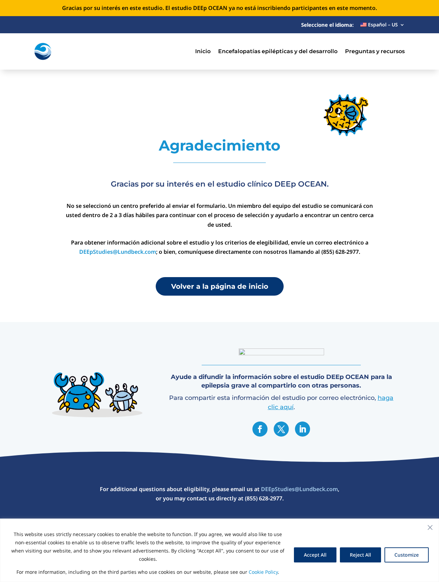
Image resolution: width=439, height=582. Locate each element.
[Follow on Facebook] (260, 429)
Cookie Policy (263, 572)
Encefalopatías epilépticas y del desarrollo (277, 51)
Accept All (315, 554)
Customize (406, 554)
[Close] (430, 527)
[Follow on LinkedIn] (302, 429)
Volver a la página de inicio (219, 286)
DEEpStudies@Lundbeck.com (117, 252)
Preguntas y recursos (375, 51)
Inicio (203, 51)
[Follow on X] (281, 429)
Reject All (360, 554)
